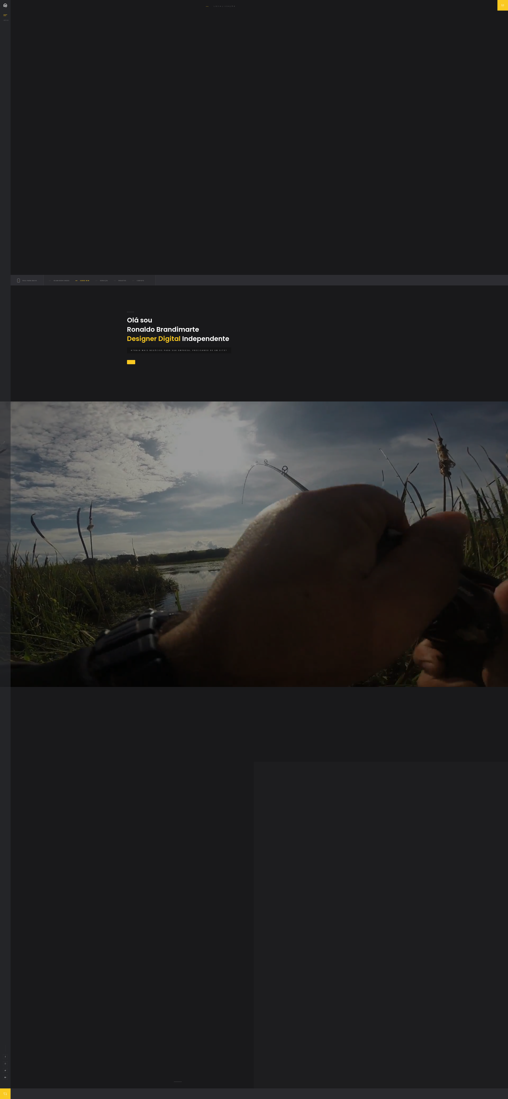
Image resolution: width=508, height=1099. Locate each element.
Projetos (122, 281)
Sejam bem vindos (61, 281)
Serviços (104, 281)
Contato (140, 281)
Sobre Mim (84, 281)
